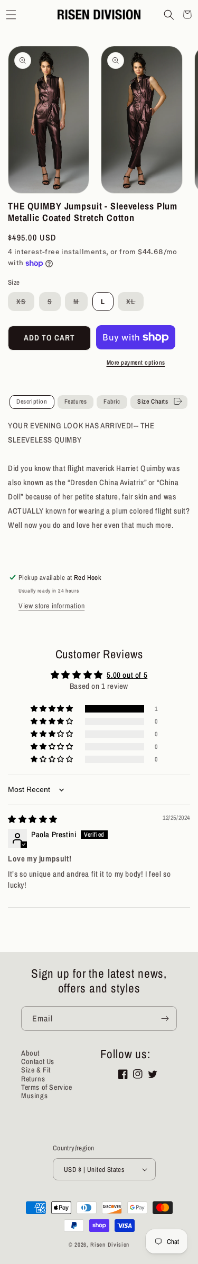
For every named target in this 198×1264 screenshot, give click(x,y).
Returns (33, 1079)
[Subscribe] (164, 1018)
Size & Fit (36, 1070)
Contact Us (37, 1061)
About (30, 1053)
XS (25, 303)
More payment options (136, 362)
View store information (51, 605)
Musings (34, 1095)
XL (135, 303)
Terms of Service (46, 1087)
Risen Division (109, 1244)
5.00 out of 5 (127, 674)
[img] (33, 819)
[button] (11, 14)
